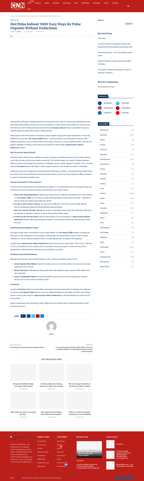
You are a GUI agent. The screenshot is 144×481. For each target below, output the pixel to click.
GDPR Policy (41, 459)
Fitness (117, 184)
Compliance (41, 455)
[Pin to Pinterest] (38, 316)
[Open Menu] (128, 6)
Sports (59, 459)
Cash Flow (102, 38)
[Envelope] (132, 477)
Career (106, 3)
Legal (117, 203)
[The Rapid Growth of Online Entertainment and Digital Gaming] (51, 400)
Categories (62, 437)
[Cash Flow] (110, 444)
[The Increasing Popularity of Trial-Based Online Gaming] (80, 372)
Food (117, 189)
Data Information (43, 452)
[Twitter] (120, 477)
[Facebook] (116, 477)
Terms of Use (41, 445)
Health (117, 198)
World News (85, 3)
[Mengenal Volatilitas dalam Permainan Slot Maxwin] (23, 372)
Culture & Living (62, 462)
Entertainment (117, 159)
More (29, 9)
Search (101, 20)
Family (117, 169)
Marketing (117, 213)
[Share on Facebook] (28, 316)
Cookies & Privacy (43, 462)
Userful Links (43, 437)
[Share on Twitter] (33, 316)
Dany (19, 31)
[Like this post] (23, 316)
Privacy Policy (41, 441)
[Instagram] (124, 477)
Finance (117, 179)
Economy (115, 3)
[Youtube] (128, 477)
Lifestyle (117, 208)
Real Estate (117, 233)
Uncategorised (117, 257)
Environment (67, 3)
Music (117, 218)
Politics (59, 448)
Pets (117, 223)
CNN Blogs (18, 478)
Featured (117, 174)
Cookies (39, 448)
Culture (47, 3)
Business (38, 3)
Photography (117, 228)
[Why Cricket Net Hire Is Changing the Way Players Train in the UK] (23, 400)
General (117, 193)
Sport (76, 3)
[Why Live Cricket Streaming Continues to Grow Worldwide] (80, 400)
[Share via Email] (42, 316)
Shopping (117, 237)
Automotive (96, 3)
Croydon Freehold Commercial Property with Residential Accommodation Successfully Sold (88, 466)
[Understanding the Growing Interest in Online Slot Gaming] (51, 372)
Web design (117, 262)
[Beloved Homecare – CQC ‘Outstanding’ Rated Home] (110, 465)
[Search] (133, 6)
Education (56, 3)
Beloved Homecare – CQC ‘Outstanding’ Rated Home (125, 465)
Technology (117, 247)
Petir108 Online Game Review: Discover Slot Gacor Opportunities (89, 453)
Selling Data (41, 466)
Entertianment (62, 466)
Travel (117, 252)
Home (29, 2)
